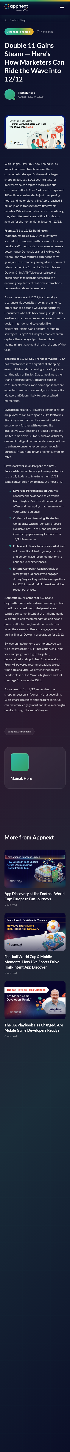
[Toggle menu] (62, 7)
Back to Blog (18, 20)
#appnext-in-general (19, 731)
